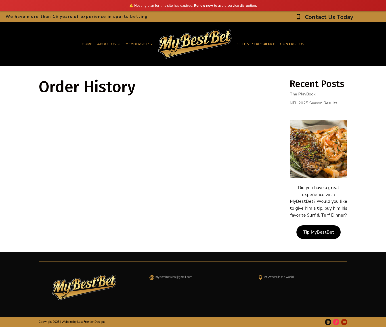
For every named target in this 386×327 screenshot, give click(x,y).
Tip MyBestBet (318, 232)
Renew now (203, 5)
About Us (106, 44)
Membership (137, 44)
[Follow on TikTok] (336, 322)
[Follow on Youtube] (344, 322)
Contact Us (292, 44)
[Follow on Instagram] (328, 322)
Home (87, 44)
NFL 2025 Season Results (314, 103)
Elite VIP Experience (256, 44)
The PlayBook (302, 94)
